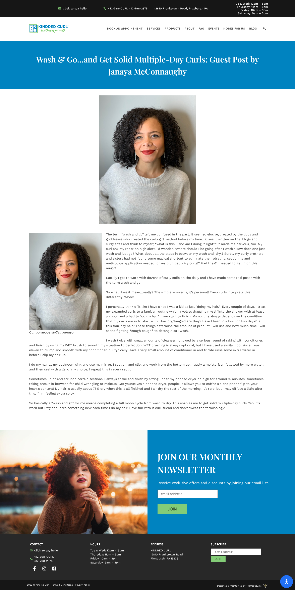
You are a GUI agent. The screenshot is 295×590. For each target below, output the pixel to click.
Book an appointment (125, 28)
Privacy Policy (82, 585)
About (190, 28)
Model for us (234, 28)
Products (173, 28)
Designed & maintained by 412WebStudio (239, 586)
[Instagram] (44, 568)
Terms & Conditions (62, 585)
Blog (253, 28)
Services (154, 28)
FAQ (201, 28)
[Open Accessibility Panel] (286, 581)
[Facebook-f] (34, 568)
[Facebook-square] (54, 568)
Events (214, 28)
